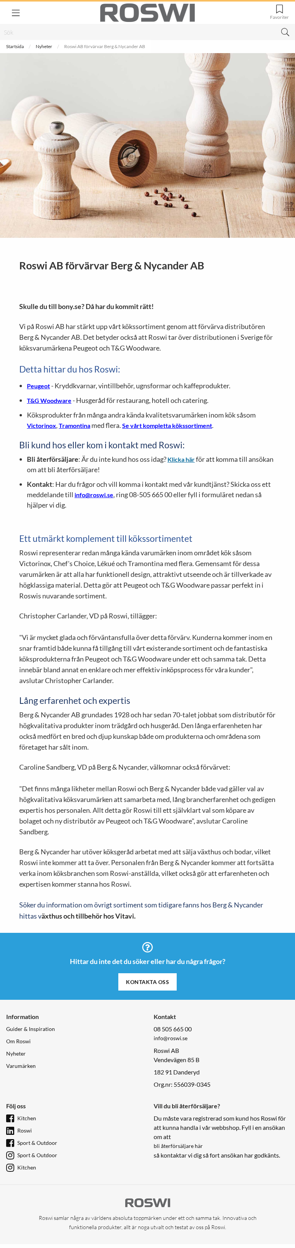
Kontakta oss (147, 982)
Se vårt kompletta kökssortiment (167, 425)
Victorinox (41, 425)
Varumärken (21, 1066)
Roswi (24, 1130)
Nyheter (44, 46)
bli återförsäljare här (178, 1146)
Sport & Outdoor (37, 1142)
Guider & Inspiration (30, 1029)
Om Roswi (18, 1041)
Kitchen (26, 1118)
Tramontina (74, 425)
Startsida (15, 46)
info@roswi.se (94, 494)
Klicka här (181, 459)
